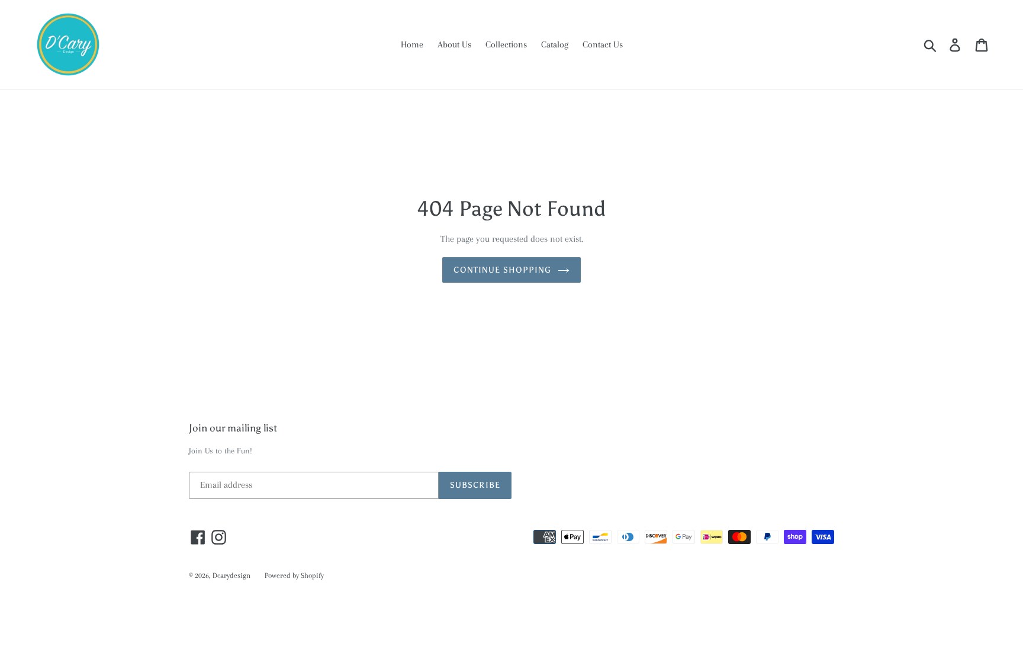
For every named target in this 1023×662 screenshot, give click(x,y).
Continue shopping (502, 270)
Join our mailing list (233, 428)
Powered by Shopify (294, 575)
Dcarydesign (231, 575)
